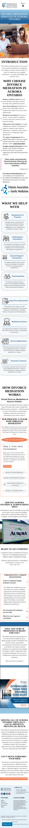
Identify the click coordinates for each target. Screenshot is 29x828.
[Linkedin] (7, 794)
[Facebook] (2, 794)
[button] (23, 6)
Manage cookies (7, 824)
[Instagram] (4, 794)
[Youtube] (9, 794)
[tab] (14, 440)
